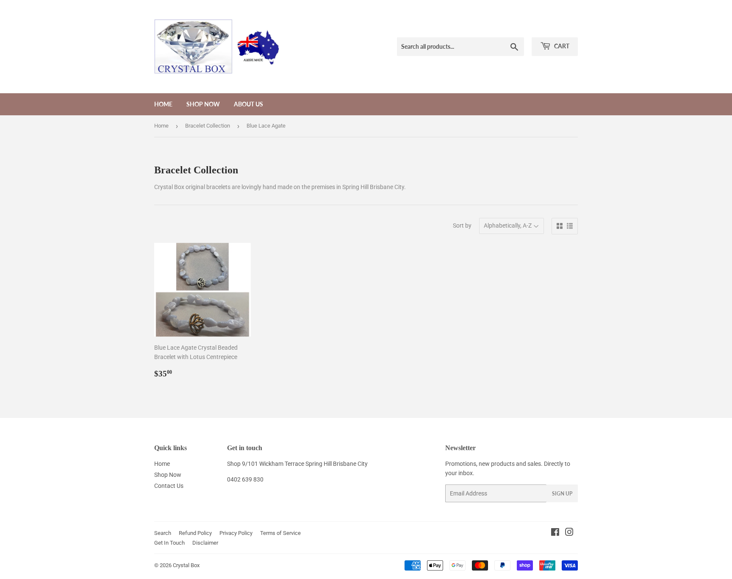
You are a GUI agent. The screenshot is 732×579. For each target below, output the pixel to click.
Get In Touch (169, 543)
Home (163, 104)
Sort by (462, 225)
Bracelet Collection (207, 125)
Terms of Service (280, 533)
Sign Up (562, 493)
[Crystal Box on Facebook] (555, 533)
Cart (561, 46)
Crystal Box (186, 565)
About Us (248, 104)
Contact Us (168, 485)
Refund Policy (195, 533)
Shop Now (203, 104)
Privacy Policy (235, 533)
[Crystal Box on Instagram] (569, 533)
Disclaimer (205, 543)
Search (162, 533)
